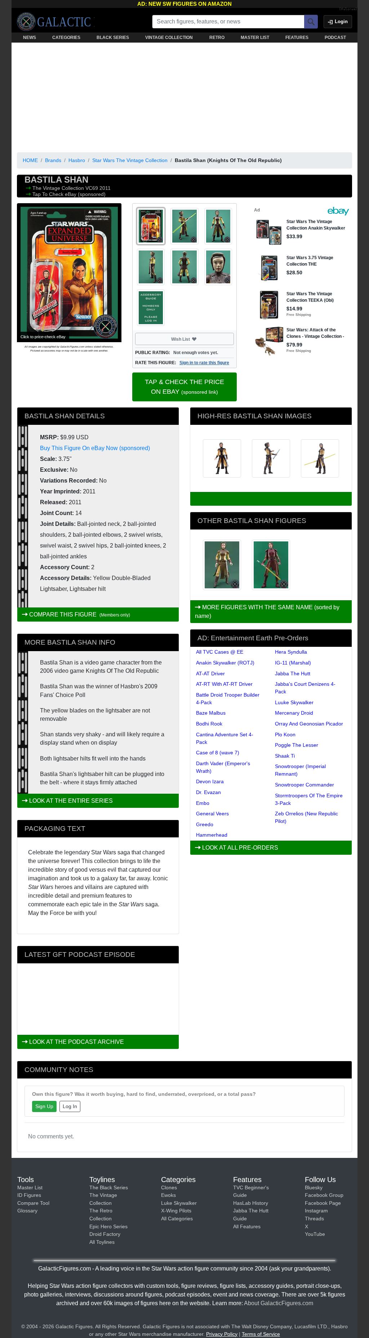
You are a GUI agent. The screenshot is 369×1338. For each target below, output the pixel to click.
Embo (202, 803)
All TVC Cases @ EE (219, 652)
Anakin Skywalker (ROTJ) (225, 663)
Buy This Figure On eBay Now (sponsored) (95, 448)
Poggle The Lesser (296, 745)
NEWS (29, 37)
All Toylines (102, 1242)
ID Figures (29, 1195)
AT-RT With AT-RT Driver (224, 684)
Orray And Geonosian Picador (309, 724)
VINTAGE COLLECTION (169, 37)
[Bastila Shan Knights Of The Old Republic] (222, 565)
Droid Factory (104, 1234)
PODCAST (335, 37)
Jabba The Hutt (292, 673)
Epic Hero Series (108, 1226)
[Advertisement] (184, 96)
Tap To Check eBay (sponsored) (69, 194)
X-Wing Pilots (176, 1210)
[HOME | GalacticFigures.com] (55, 21)
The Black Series (108, 1187)
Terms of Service (261, 1334)
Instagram (316, 1210)
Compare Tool (33, 1203)
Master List (30, 1187)
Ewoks (168, 1195)
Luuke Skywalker (294, 702)
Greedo (204, 824)
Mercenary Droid (294, 713)
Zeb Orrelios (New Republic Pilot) (306, 817)
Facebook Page (323, 1203)
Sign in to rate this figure (204, 362)
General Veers (212, 813)
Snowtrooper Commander (304, 785)
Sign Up (44, 1106)
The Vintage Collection (58, 188)
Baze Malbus (211, 713)
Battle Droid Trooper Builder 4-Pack (227, 698)
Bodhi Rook (209, 724)
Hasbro (76, 160)
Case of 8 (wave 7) (217, 752)
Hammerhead (211, 835)
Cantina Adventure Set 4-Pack (224, 738)
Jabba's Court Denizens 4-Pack (305, 687)
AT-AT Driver (210, 673)
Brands (53, 160)
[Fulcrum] (348, 9)
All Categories (177, 1218)
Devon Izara (210, 781)
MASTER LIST (255, 37)
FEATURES (296, 37)
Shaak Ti (285, 756)
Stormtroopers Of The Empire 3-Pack (309, 799)
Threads (314, 1218)
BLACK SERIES (113, 37)
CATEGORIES (66, 37)
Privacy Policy (221, 1334)
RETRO (216, 37)
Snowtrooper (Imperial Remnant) (300, 770)
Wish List (194, 339)
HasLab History (250, 1203)
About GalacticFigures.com (278, 1303)
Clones (169, 1187)
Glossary (27, 1210)
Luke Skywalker (179, 1203)
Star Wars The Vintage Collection (130, 160)
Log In (70, 1106)
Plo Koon (285, 734)
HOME (30, 160)
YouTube (315, 1234)
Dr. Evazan (208, 792)
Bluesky (314, 1187)
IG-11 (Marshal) (293, 663)
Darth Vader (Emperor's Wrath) (223, 767)
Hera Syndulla (291, 652)
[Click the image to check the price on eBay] (69, 272)
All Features (247, 1226)
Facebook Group (324, 1195)
